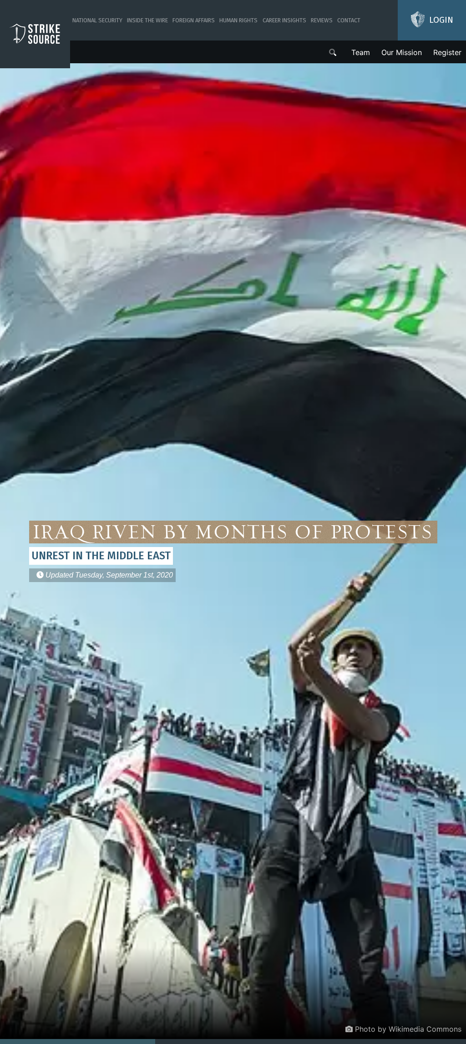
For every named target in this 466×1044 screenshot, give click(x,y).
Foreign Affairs (193, 20)
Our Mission (401, 52)
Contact (348, 20)
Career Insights (284, 20)
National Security (97, 20)
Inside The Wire (147, 20)
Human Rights (238, 20)
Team (360, 52)
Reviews (322, 20)
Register (447, 52)
